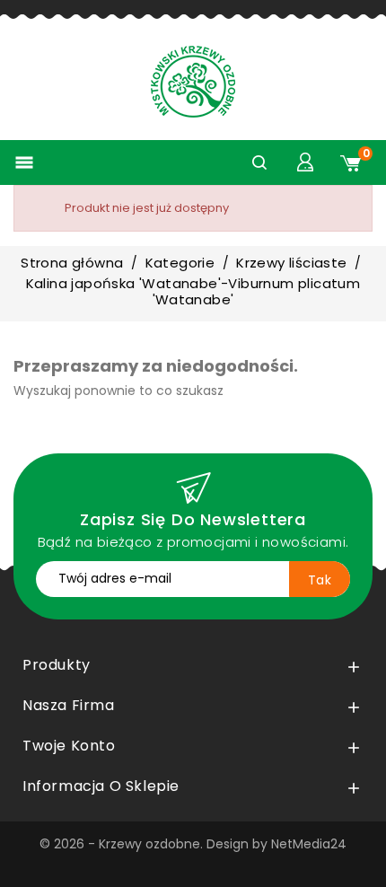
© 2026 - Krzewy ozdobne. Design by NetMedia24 (193, 844)
